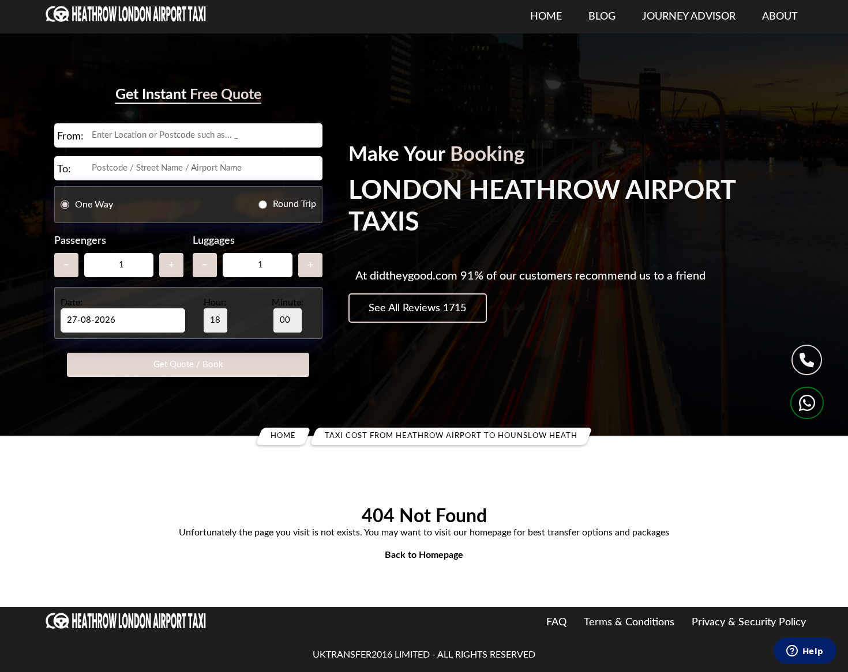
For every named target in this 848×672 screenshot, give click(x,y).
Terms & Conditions (629, 622)
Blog (602, 17)
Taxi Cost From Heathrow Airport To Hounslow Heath (451, 436)
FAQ (556, 622)
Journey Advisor (689, 17)
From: (70, 136)
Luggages (214, 241)
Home (546, 17)
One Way (94, 204)
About (780, 17)
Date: (71, 302)
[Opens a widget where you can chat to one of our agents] (804, 651)
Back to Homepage (424, 555)
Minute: (287, 302)
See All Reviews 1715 (417, 308)
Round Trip (294, 204)
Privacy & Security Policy (749, 622)
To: (64, 169)
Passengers (80, 241)
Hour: (215, 302)
